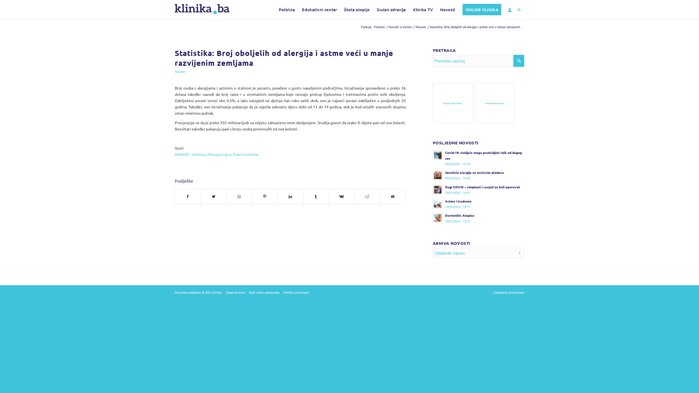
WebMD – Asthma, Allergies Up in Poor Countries (217, 154)
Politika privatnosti (296, 292)
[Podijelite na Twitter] (213, 196)
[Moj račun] (509, 9)
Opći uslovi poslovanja (264, 292)
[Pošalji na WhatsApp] (239, 196)
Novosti (180, 71)
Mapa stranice (235, 292)
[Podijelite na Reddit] (367, 196)
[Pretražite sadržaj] (519, 9)
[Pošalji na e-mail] (392, 196)
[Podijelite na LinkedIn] (290, 196)
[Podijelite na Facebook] (188, 196)
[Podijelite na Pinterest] (264, 196)
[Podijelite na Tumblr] (316, 196)
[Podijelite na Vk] (341, 196)
